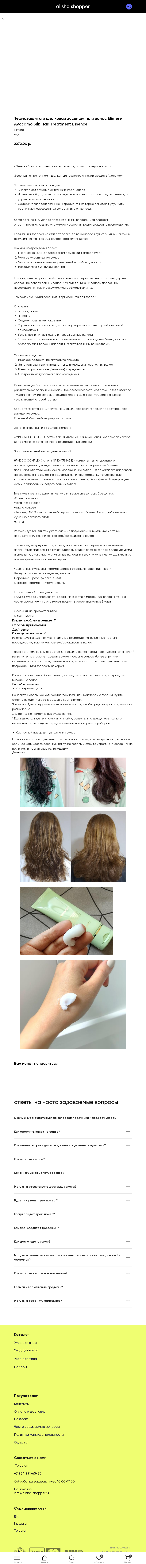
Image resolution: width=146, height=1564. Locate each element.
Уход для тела (25, 1359)
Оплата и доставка (29, 1411)
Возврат (21, 1419)
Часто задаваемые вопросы (37, 1426)
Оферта (21, 1442)
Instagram (21, 1523)
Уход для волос (26, 1350)
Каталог (21, 1334)
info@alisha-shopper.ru (31, 1493)
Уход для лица (25, 1343)
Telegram (22, 1465)
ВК (16, 1516)
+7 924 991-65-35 (27, 1473)
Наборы (20, 1367)
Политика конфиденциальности (39, 1434)
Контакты (21, 1404)
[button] (72, 1558)
